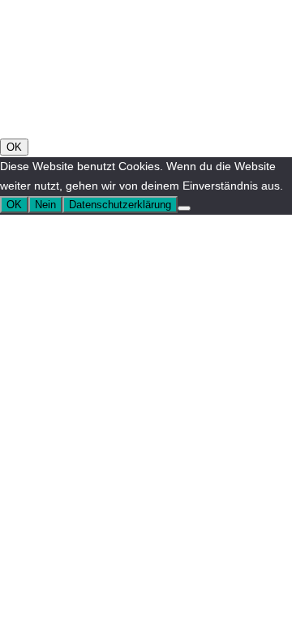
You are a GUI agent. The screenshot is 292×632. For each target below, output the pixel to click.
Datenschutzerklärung (120, 205)
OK (14, 147)
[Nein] (184, 208)
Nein (45, 205)
